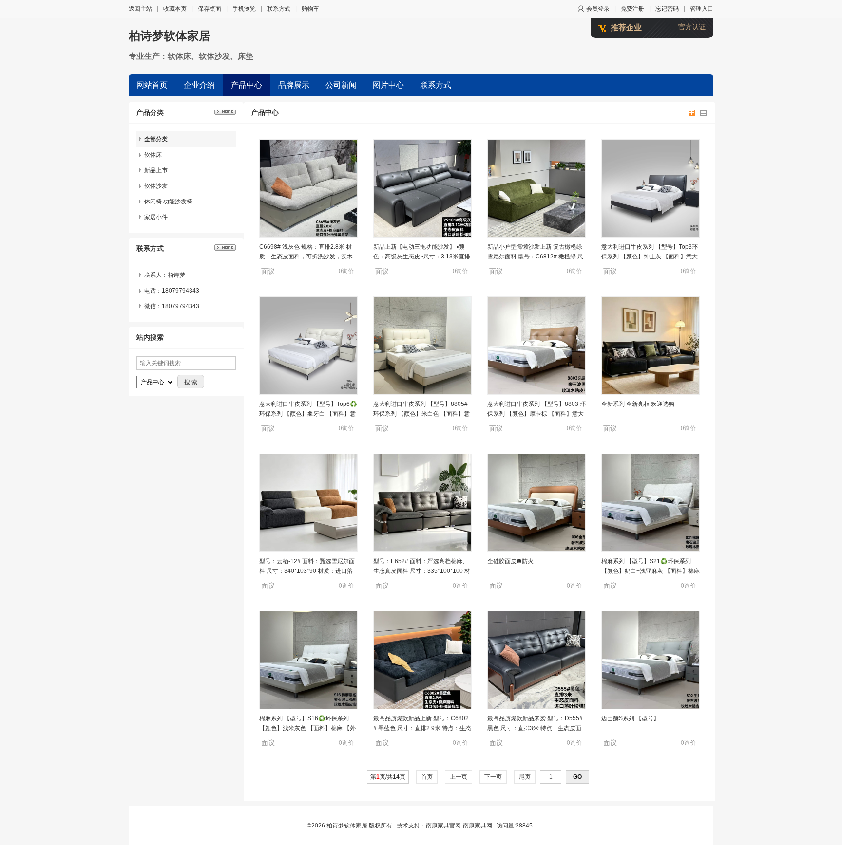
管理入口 (701, 8)
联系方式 (278, 8)
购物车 (310, 8)
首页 (427, 776)
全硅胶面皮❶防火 (510, 561)
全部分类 (156, 139)
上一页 (458, 776)
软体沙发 (156, 186)
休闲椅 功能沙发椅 (168, 201)
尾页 (524, 776)
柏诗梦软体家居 (169, 35)
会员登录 (598, 8)
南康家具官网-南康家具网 (459, 825)
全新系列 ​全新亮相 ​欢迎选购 (637, 404)
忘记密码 (667, 8)
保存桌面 (209, 8)
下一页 (493, 776)
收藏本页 (175, 8)
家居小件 (156, 217)
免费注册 (632, 8)
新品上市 (156, 170)
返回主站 (140, 8)
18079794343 (180, 306)
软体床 (153, 154)
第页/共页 (387, 776)
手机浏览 (244, 8)
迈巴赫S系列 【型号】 (630, 718)
